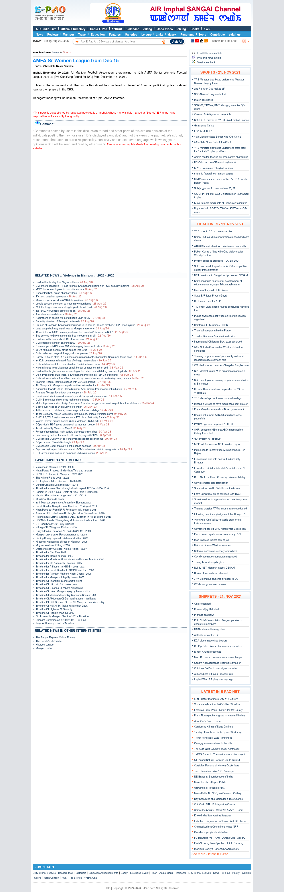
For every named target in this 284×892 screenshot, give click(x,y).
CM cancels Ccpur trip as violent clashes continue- (70, 445)
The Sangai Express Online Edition (55, 637)
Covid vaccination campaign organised (215, 556)
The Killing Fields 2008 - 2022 (52, 477)
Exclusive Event (139, 872)
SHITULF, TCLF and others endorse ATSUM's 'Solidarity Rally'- (78, 417)
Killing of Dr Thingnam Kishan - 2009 (56, 527)
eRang (147, 29)
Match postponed (203, 99)
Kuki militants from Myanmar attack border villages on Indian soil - (79, 367)
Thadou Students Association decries (214, 336)
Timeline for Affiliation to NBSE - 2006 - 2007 (61, 566)
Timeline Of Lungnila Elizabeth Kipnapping (59, 587)
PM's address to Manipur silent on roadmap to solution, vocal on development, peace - (90, 378)
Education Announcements (103, 872)
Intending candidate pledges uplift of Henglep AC (220, 514)
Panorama (187, 34)
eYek (207, 29)
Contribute (217, 34)
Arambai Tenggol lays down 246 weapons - (66, 392)
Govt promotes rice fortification (211, 482)
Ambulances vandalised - (56, 314)
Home (55, 52)
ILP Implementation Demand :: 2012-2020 (58, 481)
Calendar (132, 29)
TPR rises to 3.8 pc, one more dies (213, 231)
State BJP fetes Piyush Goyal (210, 295)
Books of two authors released (210, 573)
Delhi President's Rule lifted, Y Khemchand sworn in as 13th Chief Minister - (84, 374)
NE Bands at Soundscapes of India (213, 776)
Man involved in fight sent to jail (211, 539)
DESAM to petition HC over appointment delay (219, 477)
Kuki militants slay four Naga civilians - (64, 282)
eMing (182, 29)
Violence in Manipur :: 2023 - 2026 (54, 467)
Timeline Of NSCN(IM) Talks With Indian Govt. (62, 605)
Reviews (53, 34)
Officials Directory (73, 29)
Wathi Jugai (90, 877)
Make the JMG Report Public (210, 782)
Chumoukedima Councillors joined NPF (216, 826)
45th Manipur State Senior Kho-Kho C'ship (217, 136)
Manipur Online (44, 648)
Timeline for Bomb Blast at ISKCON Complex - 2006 (65, 570)
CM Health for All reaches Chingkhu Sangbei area (221, 365)
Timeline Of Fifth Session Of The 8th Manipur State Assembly (70, 602)
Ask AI (177, 41)
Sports (37, 877)
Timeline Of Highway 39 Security (54, 609)
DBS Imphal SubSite (44, 872)
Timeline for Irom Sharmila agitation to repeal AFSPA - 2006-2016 (72, 488)
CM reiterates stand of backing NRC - (63, 342)
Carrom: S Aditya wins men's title (212, 114)
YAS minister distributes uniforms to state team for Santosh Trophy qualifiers (220, 149)
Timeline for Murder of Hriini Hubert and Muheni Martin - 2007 (70, 559)
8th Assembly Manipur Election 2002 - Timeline (62, 616)
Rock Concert (51, 877)
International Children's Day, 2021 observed (218, 341)
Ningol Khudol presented (207, 651)
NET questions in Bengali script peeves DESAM (221, 275)
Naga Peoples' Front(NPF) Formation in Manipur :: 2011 (66, 509)
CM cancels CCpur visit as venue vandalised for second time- (76, 438)
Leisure (146, 34)
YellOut (117, 29)
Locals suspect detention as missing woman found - (71, 303)
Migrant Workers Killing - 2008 (53, 545)
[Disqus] (110, 210)
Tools (202, 34)
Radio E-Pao (98, 29)
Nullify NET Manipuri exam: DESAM (214, 567)
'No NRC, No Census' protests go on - (63, 310)
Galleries (131, 34)
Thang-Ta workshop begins (209, 562)
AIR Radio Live (46, 29)
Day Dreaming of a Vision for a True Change (218, 798)
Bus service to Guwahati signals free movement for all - (73, 335)
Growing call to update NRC (209, 787)
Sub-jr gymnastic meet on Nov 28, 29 (214, 188)
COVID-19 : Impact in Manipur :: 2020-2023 (59, 474)
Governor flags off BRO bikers (211, 290)
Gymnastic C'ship (204, 125)
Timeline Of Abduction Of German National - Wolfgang (66, 598)
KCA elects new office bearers (210, 640)
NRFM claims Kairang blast (209, 629)
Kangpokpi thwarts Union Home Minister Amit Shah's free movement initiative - (86, 389)
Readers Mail (65, 872)
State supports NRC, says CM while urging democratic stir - (75, 346)
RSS (64, 877)
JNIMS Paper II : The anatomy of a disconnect (219, 754)
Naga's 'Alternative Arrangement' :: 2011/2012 (61, 495)
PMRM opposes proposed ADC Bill (213, 424)
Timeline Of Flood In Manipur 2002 (55, 612)
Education (98, 34)
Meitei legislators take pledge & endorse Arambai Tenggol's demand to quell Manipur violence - (95, 403)
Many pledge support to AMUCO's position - (67, 300)
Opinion (246, 872)
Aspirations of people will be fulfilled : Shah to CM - (71, 317)
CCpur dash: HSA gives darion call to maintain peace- (72, 424)
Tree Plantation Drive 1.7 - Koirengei (214, 771)
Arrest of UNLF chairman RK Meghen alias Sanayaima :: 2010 (70, 513)
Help (107, 888)
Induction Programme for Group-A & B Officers (220, 821)
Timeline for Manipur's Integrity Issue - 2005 (60, 577)
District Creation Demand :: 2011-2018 (57, 484)
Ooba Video (165, 29)
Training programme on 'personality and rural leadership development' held (219, 357)
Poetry (236, 872)
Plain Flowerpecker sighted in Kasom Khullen (219, 715)
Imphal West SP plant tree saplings (213, 679)
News (39, 34)
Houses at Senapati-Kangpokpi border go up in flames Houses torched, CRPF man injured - (93, 325)
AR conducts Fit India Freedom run (213, 674)
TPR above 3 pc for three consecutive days (218, 398)
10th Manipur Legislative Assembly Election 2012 (63, 502)
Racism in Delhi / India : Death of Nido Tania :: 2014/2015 (67, 491)
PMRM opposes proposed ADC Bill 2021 (216, 260)
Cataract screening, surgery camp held (215, 551)
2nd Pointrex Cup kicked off (209, 88)
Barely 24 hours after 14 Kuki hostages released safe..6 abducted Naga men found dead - (91, 357)
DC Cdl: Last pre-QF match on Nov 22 (215, 162)
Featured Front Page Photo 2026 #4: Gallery (218, 710)
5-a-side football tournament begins (213, 173)
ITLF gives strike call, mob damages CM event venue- (72, 453)
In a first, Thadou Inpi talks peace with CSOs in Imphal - (73, 381)
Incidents (181, 872)
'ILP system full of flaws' (207, 438)
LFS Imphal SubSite (199, 872)
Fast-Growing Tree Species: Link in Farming (218, 843)
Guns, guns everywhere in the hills (213, 743)
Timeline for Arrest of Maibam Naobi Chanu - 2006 (63, 573)
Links (159, 34)
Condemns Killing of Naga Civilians (213, 726)
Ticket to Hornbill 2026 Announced (213, 737)
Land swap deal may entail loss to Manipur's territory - (72, 328)
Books (195, 29)
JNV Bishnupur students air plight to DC (216, 578)
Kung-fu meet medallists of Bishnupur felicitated (220, 202)
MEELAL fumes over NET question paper (217, 444)
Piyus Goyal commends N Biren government (219, 409)
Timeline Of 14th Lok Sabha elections (56, 584)
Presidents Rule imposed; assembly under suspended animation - (79, 396)
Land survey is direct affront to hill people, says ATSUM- (73, 435)
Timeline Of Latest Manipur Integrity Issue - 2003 (63, 591)
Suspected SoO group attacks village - (64, 293)
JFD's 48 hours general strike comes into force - (69, 349)
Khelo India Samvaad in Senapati (212, 815)
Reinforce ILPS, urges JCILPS (211, 325)
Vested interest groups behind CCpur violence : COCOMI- (74, 421)
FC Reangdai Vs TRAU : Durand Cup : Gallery (219, 837)
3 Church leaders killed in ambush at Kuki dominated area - (75, 364)
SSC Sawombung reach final (210, 94)
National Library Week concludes (212, 545)
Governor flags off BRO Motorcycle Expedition (220, 528)
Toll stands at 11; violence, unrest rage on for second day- (74, 410)
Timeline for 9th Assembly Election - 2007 (59, 563)
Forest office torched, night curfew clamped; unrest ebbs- (73, 431)
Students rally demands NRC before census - (67, 339)
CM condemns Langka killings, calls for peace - (69, 353)
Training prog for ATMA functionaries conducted (220, 508)
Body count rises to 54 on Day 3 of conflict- (66, 406)
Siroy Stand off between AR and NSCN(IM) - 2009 (63, 531)
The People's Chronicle (48, 641)
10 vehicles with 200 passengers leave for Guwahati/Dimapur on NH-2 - (82, 332)
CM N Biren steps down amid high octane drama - (70, 399)
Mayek (172, 34)
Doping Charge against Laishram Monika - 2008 (62, 538)
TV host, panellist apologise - (58, 296)
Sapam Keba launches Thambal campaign (217, 662)
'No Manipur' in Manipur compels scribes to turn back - (73, 385)
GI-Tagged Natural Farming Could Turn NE (217, 760)
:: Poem (207, 721)
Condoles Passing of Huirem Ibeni (216, 765)
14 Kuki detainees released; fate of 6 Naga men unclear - (73, 360)
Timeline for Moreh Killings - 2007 (54, 555)
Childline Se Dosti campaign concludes (216, 668)
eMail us (235, 34)
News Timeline (221, 872)
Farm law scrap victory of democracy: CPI (217, 534)
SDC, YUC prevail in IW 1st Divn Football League (221, 120)
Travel (82, 34)
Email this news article (209, 53)
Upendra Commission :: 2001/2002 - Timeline (61, 619)
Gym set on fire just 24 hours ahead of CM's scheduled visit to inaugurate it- (84, 449)
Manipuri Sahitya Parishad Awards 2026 (216, 848)
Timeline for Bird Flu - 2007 (51, 552)
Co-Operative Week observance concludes (218, 646)
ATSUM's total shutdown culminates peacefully (220, 246)
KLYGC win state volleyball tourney (213, 168)
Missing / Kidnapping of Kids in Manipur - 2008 (61, 541)
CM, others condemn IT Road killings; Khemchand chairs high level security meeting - (90, 285)
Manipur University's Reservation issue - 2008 (61, 534)
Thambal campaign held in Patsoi (212, 330)
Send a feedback (206, 62)
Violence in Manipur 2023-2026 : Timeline (217, 704)
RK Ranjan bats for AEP (207, 301)
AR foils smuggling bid (206, 635)
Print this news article (209, 57)
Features (115, 34)
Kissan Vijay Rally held (207, 609)
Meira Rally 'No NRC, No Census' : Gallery (217, 793)
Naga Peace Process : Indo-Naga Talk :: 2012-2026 (64, 470)
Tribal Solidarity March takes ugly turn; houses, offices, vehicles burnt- (81, 413)
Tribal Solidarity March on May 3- (61, 428)
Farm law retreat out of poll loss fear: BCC (217, 493)
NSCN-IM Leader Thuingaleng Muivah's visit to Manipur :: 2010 (70, 520)
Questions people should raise (211, 832)
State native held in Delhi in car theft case (217, 488)
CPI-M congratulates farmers (210, 584)
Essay (124, 872)
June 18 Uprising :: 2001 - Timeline (55, 623)
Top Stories (75, 877)
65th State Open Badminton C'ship (213, 142)
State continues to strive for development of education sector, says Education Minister (218, 282)
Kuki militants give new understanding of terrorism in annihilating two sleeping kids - (88, 371)
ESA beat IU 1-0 (203, 131)
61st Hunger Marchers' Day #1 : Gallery (216, 698)
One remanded (202, 603)
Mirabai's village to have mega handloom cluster (221, 403)
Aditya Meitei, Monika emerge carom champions (221, 156)
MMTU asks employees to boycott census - (66, 289)
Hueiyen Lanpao (44, 644)
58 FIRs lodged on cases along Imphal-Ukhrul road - (71, 307)
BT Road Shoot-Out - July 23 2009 (55, 523)
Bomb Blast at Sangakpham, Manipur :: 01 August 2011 (66, 506)
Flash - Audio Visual (162, 872)
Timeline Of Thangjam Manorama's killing (59, 580)
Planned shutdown (204, 614)
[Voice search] (164, 41)
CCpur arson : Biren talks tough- (60, 442)
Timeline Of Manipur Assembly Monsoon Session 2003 (66, 595)
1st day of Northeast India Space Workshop (218, 732)
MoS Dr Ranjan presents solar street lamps (218, 657)
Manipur (68, 34)
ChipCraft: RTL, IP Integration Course (214, 804)
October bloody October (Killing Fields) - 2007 (61, 548)
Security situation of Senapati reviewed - (65, 321)
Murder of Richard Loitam (50, 499)
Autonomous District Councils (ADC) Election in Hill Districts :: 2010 (73, 516)
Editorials (80, 872)
